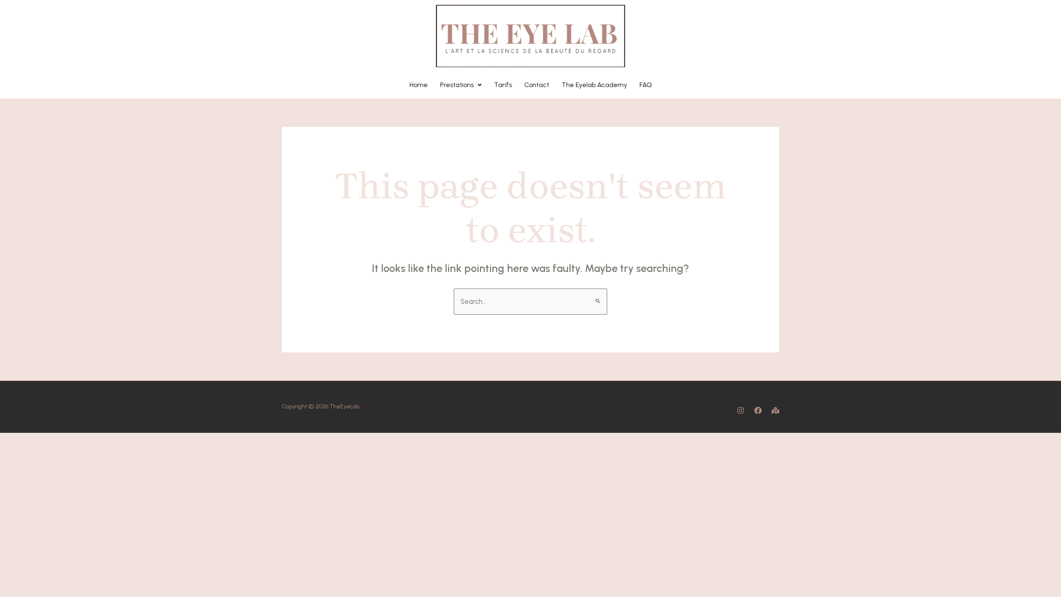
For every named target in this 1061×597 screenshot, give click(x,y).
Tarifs (503, 85)
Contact (536, 85)
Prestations (457, 85)
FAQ (646, 85)
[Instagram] (740, 410)
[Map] (775, 410)
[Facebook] (758, 410)
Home (418, 85)
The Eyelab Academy (594, 85)
